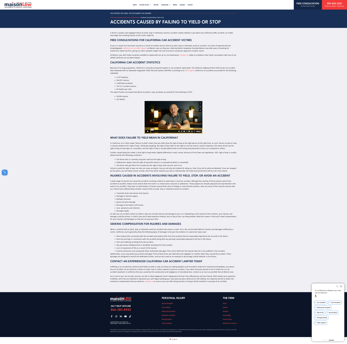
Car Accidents (166, 307)
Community (164, 5)
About (135, 5)
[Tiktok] (130, 316)
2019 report (189, 70)
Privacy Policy (227, 319)
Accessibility (227, 315)
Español (182, 5)
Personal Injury (118, 17)
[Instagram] (116, 316)
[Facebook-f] (112, 316)
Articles (225, 307)
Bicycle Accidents (167, 303)
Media (175, 5)
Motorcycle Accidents (168, 311)
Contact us (184, 55)
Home (111, 17)
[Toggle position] (337, 286)
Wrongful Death (167, 319)
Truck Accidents (167, 323)
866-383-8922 (121, 309)
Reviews (225, 311)
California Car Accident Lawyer (131, 17)
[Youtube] (125, 316)
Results (156, 5)
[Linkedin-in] (121, 316)
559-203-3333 (334, 4)
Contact (190, 5)
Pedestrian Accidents (168, 315)
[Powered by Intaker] (331, 340)
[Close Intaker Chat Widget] (341, 286)
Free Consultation (307, 4)
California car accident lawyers (135, 48)
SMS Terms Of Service (230, 323)
